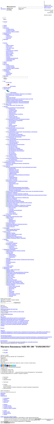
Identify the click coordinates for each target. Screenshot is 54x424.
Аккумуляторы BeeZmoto (7, 314)
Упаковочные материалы (12, 58)
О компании (6, 34)
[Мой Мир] (5, 366)
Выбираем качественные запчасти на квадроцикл (12, 319)
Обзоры (5, 414)
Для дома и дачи (10, 48)
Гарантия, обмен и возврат (12, 31)
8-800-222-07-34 (48, 6)
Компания (3, 393)
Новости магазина (6, 301)
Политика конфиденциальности (8, 392)
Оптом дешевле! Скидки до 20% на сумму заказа (12, 311)
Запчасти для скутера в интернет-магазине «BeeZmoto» (14, 324)
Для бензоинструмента (14, 336)
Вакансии (8, 38)
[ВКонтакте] (1, 366)
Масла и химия (9, 53)
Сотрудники (9, 36)
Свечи (21, 342)
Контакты (5, 39)
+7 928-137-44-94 (48, 7)
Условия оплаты (10, 29)
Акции (5, 25)
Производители (7, 33)
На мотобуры (34, 342)
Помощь (3, 394)
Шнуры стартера (27, 342)
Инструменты (9, 51)
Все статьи (3, 316)
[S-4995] (5, 350)
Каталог (5, 21)
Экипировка (9, 60)
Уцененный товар (10, 59)
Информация (4, 395)
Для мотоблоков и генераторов (35, 336)
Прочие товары (10, 45)
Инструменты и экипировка (7, 342)
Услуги (5, 26)
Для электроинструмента (34, 338)
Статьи (5, 410)
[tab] (27, 357)
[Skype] (13, 366)
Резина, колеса (9, 55)
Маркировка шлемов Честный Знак (9, 309)
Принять (49, 420)
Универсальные (44, 338)
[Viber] (9, 366)
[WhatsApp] (11, 366)
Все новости (4, 306)
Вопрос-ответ (6, 411)
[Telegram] (15, 366)
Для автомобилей (5, 336)
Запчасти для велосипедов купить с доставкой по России (14, 321)
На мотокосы (17, 342)
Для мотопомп (46, 336)
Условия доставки (10, 30)
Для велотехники (24, 336)
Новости (8, 35)
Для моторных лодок (23, 338)
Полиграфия (9, 54)
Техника (8, 56)
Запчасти (8, 49)
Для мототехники (14, 338)
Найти (5, 78)
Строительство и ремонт (12, 50)
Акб (7, 44)
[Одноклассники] (3, 366)
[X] (7, 366)
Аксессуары (9, 46)
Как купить (6, 27)
